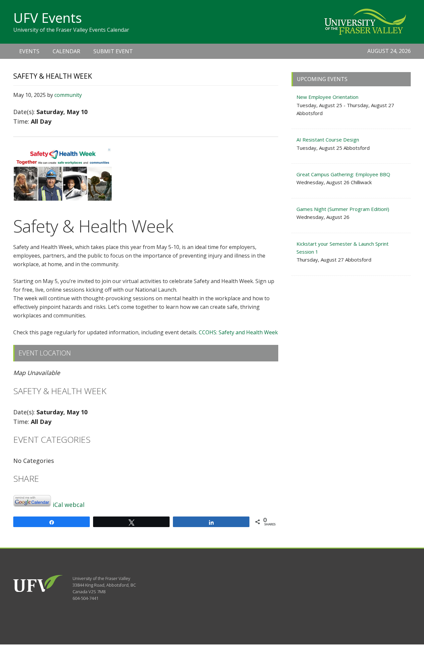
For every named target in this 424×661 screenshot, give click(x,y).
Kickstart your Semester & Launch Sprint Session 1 (342, 247)
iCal (58, 505)
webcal (74, 505)
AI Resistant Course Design (327, 139)
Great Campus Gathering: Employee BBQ (343, 174)
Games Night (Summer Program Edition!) (342, 209)
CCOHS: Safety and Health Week (237, 332)
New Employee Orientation (327, 97)
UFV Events (47, 18)
